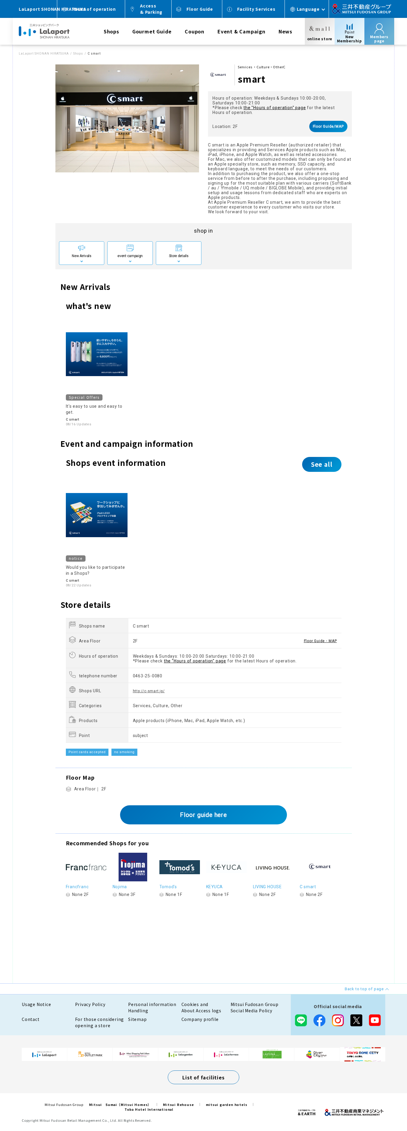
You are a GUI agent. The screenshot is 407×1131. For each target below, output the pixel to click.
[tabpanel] (127, 118)
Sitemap (137, 1019)
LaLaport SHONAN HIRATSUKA (44, 53)
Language (308, 9)
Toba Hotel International (149, 1109)
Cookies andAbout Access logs (201, 1007)
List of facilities (203, 1077)
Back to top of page (383, 1107)
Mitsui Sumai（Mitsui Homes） (120, 1104)
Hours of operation (94, 9)
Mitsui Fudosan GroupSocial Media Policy (255, 1007)
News (285, 31)
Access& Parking (151, 9)
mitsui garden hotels (226, 1104)
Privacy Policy (90, 1004)
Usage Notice (36, 1004)
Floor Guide (200, 9)
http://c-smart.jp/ (149, 691)
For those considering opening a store (99, 1022)
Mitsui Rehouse (178, 1104)
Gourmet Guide (152, 31)
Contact (31, 1019)
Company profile (200, 1019)
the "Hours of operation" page (274, 107)
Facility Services (256, 9)
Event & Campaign (241, 31)
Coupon (194, 31)
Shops (111, 31)
